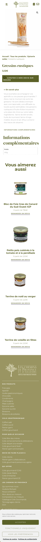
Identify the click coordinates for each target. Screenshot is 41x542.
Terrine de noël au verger (20, 296)
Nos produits (8, 384)
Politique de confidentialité (27, 539)
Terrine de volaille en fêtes (20, 340)
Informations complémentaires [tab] (19, 130)
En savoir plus (12, 90)
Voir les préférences (20, 534)
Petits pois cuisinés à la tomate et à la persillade (20, 251)
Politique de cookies (10, 539)
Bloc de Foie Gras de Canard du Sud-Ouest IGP (20, 205)
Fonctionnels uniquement (20, 528)
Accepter (20, 522)
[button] (7, 4)
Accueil (5, 56)
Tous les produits (18, 56)
